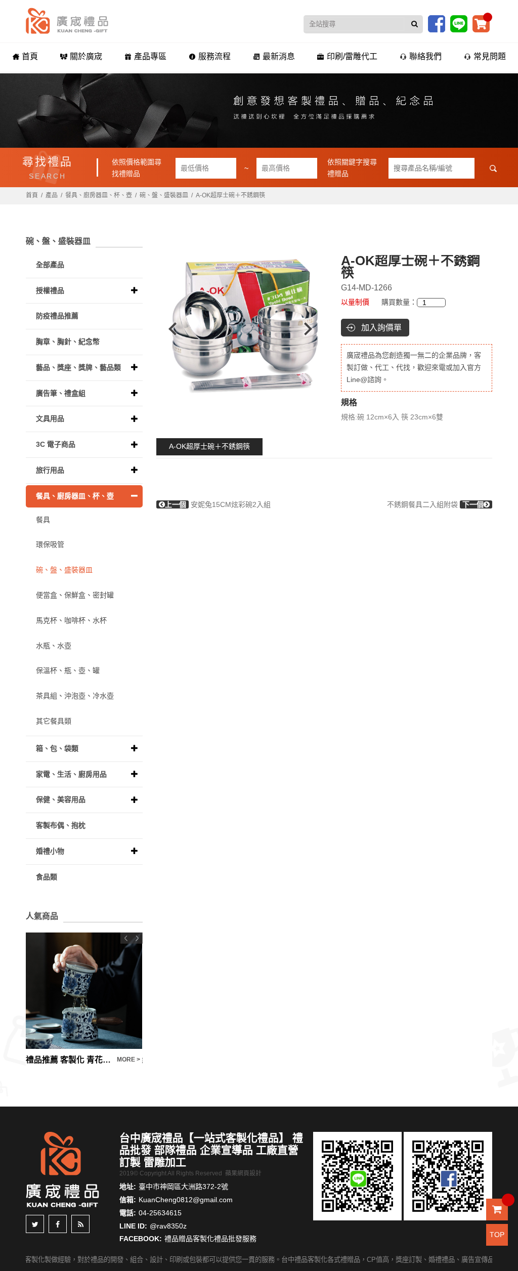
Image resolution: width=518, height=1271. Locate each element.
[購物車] (481, 23)
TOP (497, 1235)
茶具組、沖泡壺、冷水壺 (75, 696)
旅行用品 (50, 470)
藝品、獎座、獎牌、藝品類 (78, 367)
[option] (240, 329)
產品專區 (150, 56)
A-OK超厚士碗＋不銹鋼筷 (209, 446)
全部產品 (50, 265)
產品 (52, 195)
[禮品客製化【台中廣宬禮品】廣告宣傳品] (259, 110)
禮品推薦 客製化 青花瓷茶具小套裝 (69, 1059)
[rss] (80, 1224)
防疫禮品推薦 (57, 316)
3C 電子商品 (55, 444)
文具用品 (50, 418)
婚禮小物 (50, 851)
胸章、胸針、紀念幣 (68, 341)
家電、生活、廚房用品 (71, 774)
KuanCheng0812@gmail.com (186, 1200)
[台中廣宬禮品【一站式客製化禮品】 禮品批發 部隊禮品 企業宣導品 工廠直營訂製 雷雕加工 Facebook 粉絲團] (436, 23)
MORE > (128, 1059)
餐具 (43, 520)
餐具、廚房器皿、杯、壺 (98, 195)
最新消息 (279, 56)
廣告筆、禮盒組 (60, 393)
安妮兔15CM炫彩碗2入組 (218, 504)
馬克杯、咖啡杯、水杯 (71, 620)
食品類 (46, 877)
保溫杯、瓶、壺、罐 (68, 670)
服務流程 (214, 56)
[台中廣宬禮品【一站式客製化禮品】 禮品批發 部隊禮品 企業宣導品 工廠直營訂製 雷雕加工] (67, 20)
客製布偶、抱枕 (60, 825)
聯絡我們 (425, 56)
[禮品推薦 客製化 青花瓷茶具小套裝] (84, 991)
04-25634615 (160, 1213)
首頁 (30, 56)
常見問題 (489, 56)
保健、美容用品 (60, 799)
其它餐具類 (53, 721)
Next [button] (312, 329)
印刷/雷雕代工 (352, 56)
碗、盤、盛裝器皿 (164, 195)
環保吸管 (50, 544)
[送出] (414, 24)
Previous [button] (167, 329)
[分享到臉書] (58, 1224)
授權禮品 (50, 290)
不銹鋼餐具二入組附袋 (435, 504)
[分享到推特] (35, 1224)
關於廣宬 (86, 56)
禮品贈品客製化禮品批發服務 (210, 1239)
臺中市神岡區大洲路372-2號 (183, 1186)
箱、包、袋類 (57, 748)
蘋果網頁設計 (243, 1173)
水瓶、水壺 (53, 646)
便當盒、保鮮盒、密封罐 (75, 595)
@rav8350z (168, 1226)
